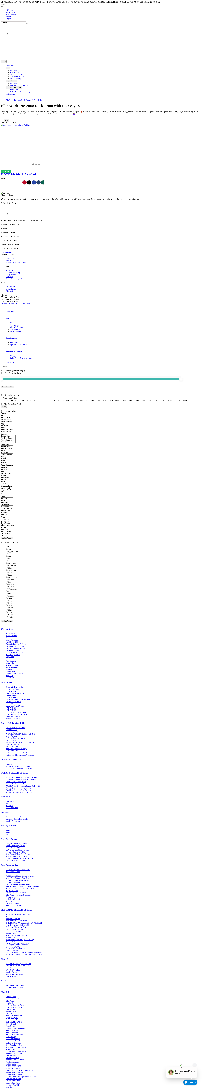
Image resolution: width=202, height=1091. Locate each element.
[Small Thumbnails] (2, 117)
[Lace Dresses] (7, 432)
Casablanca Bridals (13, 642)
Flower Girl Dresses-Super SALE (18, 966)
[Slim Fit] (6, 515)
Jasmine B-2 (10, 938)
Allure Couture (11, 636)
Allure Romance (12, 640)
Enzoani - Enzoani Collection (16, 644)
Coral (10, 598)
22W (118, 400)
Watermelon (12, 589)
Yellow (10, 547)
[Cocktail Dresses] (10, 421)
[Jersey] (5, 484)
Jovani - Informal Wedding (15, 905)
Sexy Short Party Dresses (15, 1045)
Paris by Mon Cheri (13, 872)
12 (40, 400)
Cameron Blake (11, 730)
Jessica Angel (11, 695)
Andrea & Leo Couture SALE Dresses (20, 889)
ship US (9, 830)
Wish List (9, 10)
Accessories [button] (5, 797)
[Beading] (6, 469)
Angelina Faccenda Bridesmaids (17, 925)
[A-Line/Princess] (6, 509)
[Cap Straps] (7, 530)
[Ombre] (4, 463)
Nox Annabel (11, 1049)
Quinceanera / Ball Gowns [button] (11, 760)
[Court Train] (6, 494)
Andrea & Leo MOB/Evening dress (19, 766)
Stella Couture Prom (13, 1081)
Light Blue (12, 563)
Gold (10, 605)
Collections (10, 312)
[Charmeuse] (5, 478)
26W (130, 400)
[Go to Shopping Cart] (2, 4)
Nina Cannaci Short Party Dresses (18, 854)
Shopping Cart (11, 14)
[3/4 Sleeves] (8, 521)
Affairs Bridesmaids (13, 919)
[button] (10, 66)
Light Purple (12, 577)
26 (72, 400)
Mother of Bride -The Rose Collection (20, 755)
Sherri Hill (9, 901)
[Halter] (7, 500)
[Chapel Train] (6, 492)
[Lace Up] (7, 450)
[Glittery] (4, 457)
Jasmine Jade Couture (14, 1074)
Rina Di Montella (12, 747)
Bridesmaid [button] (5, 812)
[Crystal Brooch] (6, 473)
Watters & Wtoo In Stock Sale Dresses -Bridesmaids (25, 952)
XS (162, 400)
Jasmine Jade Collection (14, 1072)
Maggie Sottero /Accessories (16, 999)
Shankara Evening (12, 1062)
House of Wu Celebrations (15, 948)
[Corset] (8, 442)
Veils (7, 804)
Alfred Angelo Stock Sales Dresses (18, 914)
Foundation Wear (12, 808)
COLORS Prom (12, 691)
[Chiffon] (5, 480)
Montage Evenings (13, 744)
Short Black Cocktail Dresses (16, 1047)
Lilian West (10, 1014)
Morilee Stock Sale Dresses (16, 782)
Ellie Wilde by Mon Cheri (16, 693)
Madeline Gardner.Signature (16, 1020)
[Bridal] (10, 415)
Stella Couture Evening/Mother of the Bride (22, 1077)
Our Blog (9, 277)
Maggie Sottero (11, 663)
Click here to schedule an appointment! (15, 303)
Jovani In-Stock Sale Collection (18, 700)
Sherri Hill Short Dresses (15, 848)
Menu (4, 61)
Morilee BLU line (12, 671)
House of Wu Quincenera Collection (19, 768)
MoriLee (9, 669)
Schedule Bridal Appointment (16, 262)
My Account (10, 12)
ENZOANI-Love (12, 650)
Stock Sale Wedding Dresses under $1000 (21, 777)
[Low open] (7, 452)
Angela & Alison (12, 891)
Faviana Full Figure (13, 882)
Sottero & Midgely (12, 667)
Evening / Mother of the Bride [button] (13, 723)
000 (6, 400)
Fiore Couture (11, 661)
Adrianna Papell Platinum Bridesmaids (20, 817)
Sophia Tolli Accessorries (15, 974)
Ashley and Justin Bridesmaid (17, 935)
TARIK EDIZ (11, 1064)
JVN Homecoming (13, 1039)
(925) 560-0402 (7, 252)
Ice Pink (11, 580)
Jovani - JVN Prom (13, 702)
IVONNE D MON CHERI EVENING (20, 734)
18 (54, 400)
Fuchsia (11, 587)
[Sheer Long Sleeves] (8, 525)
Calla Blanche (11, 1056)
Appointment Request (14, 279)
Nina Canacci (11, 874)
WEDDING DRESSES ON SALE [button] (14, 773)
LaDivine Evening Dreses (15, 1005)
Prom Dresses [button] (6, 682)
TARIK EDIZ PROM (14, 1066)
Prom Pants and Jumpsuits (15, 1028)
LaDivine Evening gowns (15, 738)
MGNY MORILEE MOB (15, 728)
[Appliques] (6, 467)
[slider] (181, 379)
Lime (10, 556)
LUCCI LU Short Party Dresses (17, 850)
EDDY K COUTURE (14, 1007)
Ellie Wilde (10, 1001)
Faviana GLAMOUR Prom (16, 893)
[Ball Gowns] (7, 426)
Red (9, 594)
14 (44, 400)
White (10, 617)
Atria (7, 917)
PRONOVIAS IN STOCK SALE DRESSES (23, 786)
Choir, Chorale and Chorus (15, 1041)
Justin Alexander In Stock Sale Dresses (20, 792)
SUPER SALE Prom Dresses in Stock (20, 876)
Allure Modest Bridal (13, 638)
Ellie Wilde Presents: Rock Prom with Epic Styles (24, 100)
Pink (9, 582)
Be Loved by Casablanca (15, 1053)
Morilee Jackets (11, 972)
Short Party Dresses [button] (9, 839)
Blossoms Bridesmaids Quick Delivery (20, 940)
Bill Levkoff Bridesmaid (15, 929)
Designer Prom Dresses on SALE (18, 884)
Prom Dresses (11, 1026)
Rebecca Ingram (12, 665)
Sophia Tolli (10, 678)
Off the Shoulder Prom (14, 1024)
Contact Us (10, 258)
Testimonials (10, 362)
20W (111, 400)
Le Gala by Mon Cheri (14, 899)
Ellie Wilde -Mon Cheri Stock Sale (18, 895)
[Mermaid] (6, 513)
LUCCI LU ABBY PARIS (16, 714)
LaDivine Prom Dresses (15, 706)
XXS (156, 400)
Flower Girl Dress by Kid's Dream (18, 964)
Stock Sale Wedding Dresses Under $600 (21, 780)
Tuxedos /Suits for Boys (14, 987)
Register (9, 16)
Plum (10, 591)
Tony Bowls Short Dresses (15, 860)
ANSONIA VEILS (13, 970)
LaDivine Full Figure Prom (16, 712)
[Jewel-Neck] (7, 504)
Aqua (10, 559)
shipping (9, 832)
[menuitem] (103, 10)
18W (105, 400)
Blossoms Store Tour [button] (14, 351)
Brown (10, 608)
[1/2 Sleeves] (8, 519)
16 (49, 400)
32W (150, 400)
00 (12, 400)
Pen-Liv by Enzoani (13, 655)
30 (82, 400)
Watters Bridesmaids (13, 942)
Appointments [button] (11, 338)
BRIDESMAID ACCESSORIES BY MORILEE (24, 923)
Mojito (10, 549)
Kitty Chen (10, 657)
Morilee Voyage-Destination (16, 674)
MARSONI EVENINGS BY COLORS (21, 742)
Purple (10, 573)
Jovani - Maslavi (12, 1030)
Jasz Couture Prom (13, 1083)
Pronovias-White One (14, 1016)
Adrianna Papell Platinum (15, 1060)
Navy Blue (12, 570)
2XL (185, 400)
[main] (101, 144)
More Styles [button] (5, 992)
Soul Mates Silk (12, 751)
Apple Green (13, 552)
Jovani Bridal (10, 659)
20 (58, 400)
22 (63, 400)
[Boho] (7, 428)
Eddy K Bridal (11, 997)
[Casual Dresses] (10, 419)
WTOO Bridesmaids (13, 931)
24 (68, 400)
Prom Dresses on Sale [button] (9, 865)
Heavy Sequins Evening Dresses (18, 732)
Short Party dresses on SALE (16, 856)
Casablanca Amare (12, 1058)
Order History (11, 289)
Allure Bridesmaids (13, 946)
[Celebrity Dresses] (8, 438)
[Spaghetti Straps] (7, 534)
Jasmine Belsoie (11, 933)
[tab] (103, 318)
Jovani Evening (11, 736)
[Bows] (6, 471)
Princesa (9, 764)
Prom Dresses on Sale (14, 719)
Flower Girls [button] (6, 959)
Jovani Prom (11, 697)
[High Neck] (7, 502)
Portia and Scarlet (13, 903)
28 (77, 400)
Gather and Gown (12, 950)
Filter (6, 120)
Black (10, 610)
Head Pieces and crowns (15, 968)
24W (124, 400)
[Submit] (27, 23)
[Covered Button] (7, 447)
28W (137, 400)
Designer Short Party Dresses (16, 844)
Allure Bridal (10, 634)
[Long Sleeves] (8, 523)
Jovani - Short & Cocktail (15, 1035)
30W (143, 400)
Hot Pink (11, 584)
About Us (9, 270)
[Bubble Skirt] (8, 436)
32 (86, 400)
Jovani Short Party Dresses (15, 846)
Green (10, 554)
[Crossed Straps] (7, 449)
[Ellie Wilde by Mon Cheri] (15, 125)
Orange (11, 596)
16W (98, 400)
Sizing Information (12, 275)
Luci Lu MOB (11, 740)
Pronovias (9, 676)
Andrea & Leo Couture (15, 687)
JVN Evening (11, 1037)
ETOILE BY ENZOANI (15, 653)
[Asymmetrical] (6, 490)
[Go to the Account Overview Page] (2, 6)
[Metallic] (4, 459)
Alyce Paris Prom (12, 689)
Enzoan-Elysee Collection (15, 648)
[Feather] (5, 482)
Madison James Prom (13, 1079)
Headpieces (10, 801)
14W (92, 400)
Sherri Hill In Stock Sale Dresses (18, 870)
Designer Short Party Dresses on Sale (19, 858)
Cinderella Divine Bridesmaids (17, 819)
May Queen (10, 1087)
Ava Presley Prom (12, 1003)
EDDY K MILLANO (14, 1022)
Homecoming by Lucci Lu (15, 852)
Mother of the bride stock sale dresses (19, 753)
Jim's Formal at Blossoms (15, 985)
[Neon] (4, 461)
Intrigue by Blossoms (13, 1043)
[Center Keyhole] (8, 440)
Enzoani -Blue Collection (15, 646)
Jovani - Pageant (12, 1032)
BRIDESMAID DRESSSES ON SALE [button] (16, 910)
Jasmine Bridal (11, 1011)
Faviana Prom (11, 897)
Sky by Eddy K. (12, 1018)
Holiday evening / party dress (16, 1051)
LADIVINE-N (11, 708)
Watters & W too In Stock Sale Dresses (20, 788)
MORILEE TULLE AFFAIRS (17, 944)
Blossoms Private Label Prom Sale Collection (22, 886)
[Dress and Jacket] (7, 430)
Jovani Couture (12, 704)
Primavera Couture (13, 716)
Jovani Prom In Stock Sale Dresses (18, 878)
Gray (10, 612)
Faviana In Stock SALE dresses (17, 880)
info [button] (7, 318)
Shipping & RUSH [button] (8, 826)
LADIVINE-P (11, 710)
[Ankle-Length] (6, 488)
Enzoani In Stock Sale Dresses (17, 784)
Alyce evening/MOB (13, 1068)
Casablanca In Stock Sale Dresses (18, 790)
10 (35, 400)
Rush (7, 834)
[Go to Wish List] (4, 4)
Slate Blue (12, 566)
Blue (10, 568)
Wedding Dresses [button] (7, 629)
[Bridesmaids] (10, 417)
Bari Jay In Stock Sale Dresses (17, 921)
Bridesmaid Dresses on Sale (16, 927)
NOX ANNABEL (12, 1085)
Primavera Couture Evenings (16, 749)
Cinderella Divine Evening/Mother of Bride (22, 1070)
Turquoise (11, 561)
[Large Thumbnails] (4, 117)
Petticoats (9, 806)
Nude (10, 603)
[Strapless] (7, 536)
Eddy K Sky (10, 1009)
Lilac (10, 575)
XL (180, 400)
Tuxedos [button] (4, 981)
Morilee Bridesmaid (13, 821)
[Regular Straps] (7, 532)
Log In (8, 19)
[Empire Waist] (6, 511)
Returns (8, 260)
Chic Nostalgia (11, 976)
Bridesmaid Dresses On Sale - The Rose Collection (24, 954)
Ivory (10, 601)
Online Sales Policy (13, 273)
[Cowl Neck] (7, 498)
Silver (10, 615)
